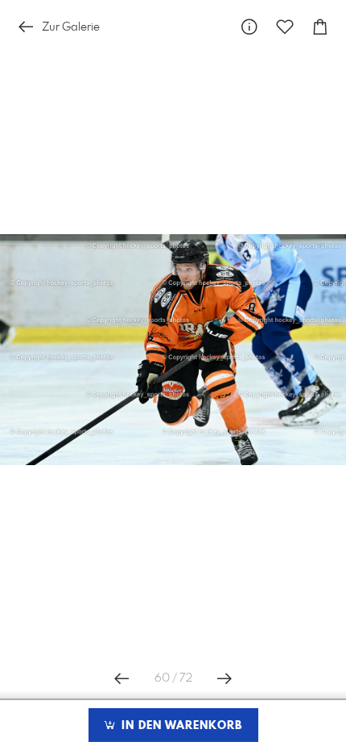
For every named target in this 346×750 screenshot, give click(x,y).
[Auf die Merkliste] (285, 27)
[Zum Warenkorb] (320, 27)
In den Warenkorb (179, 725)
